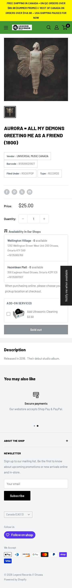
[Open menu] (6, 27)
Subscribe (17, 495)
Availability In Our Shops (25, 231)
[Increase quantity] (44, 219)
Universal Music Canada (32, 156)
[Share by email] (29, 192)
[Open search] (49, 27)
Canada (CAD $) (14, 514)
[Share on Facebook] (7, 192)
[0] (64, 27)
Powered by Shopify (15, 579)
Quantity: (10, 219)
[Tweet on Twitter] (22, 192)
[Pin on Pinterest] (14, 192)
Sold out (36, 329)
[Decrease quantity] (23, 219)
